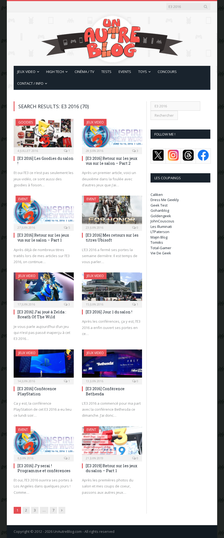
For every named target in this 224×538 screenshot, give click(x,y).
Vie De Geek (161, 253)
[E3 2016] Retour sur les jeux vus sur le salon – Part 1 (43, 238)
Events (125, 71)
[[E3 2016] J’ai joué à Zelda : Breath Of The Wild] (44, 288)
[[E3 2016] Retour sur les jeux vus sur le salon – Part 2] (112, 135)
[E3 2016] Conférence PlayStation (36, 391)
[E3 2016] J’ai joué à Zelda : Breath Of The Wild (41, 314)
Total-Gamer (161, 247)
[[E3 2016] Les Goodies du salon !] (44, 135)
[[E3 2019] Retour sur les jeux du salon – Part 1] (112, 442)
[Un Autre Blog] (112, 38)
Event (23, 199)
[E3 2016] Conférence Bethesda (105, 391)
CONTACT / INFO (30, 83)
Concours (167, 71)
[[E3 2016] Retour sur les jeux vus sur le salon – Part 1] (44, 211)
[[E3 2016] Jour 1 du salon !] (112, 288)
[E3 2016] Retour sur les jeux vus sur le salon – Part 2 (111, 161)
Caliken (157, 194)
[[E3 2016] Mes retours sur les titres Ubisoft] (112, 211)
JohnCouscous (162, 221)
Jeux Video (26, 71)
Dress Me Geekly (165, 199)
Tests (106, 71)
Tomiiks (157, 242)
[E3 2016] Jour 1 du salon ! (109, 311)
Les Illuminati (161, 226)
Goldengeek (161, 215)
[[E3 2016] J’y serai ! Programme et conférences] (44, 442)
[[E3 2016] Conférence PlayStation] (44, 365)
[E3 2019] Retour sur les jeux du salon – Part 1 (111, 468)
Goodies (25, 122)
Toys (142, 71)
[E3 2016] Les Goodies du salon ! (45, 161)
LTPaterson (160, 231)
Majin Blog (159, 237)
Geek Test (159, 205)
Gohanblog (160, 210)
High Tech (55, 71)
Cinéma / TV (84, 71)
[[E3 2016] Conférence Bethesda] (112, 365)
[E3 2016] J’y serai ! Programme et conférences (43, 468)
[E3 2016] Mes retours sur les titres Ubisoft (112, 238)
